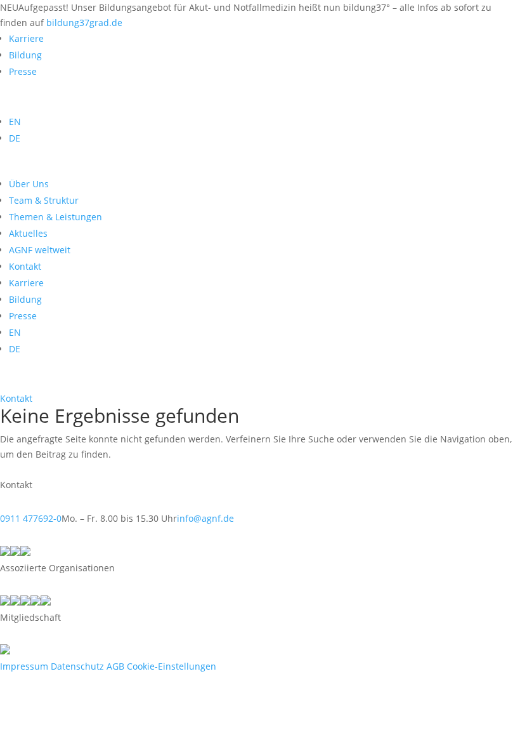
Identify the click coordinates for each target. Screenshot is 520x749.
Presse (23, 71)
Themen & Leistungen (55, 217)
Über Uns (29, 184)
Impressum (24, 666)
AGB (115, 666)
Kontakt (16, 398)
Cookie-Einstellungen (171, 666)
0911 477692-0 (31, 518)
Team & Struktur (44, 200)
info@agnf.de (205, 518)
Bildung (25, 55)
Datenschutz (77, 666)
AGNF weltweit (39, 250)
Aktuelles (28, 233)
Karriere (26, 38)
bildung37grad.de (84, 23)
